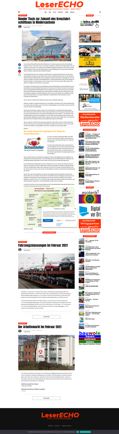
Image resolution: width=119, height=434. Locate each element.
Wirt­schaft (60, 12)
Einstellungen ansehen (70, 220)
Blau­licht (72, 12)
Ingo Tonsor (27, 27)
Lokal (50, 12)
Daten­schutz (58, 224)
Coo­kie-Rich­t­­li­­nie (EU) (66, 425)
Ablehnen (59, 220)
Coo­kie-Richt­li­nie (59, 223)
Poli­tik (54, 12)
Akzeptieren (48, 220)
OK (77, 431)
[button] (75, 209)
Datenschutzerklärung (85, 431)
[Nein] (117, 432)
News (46, 12)
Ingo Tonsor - (27, 250)
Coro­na (66, 12)
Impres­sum (58, 225)
